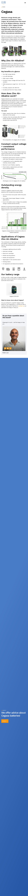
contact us (21, 306)
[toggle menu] (25, 3)
